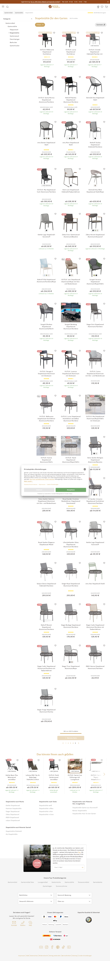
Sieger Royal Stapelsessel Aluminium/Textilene (71, 585)
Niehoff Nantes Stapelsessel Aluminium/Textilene (70, 100)
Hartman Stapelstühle (13, 808)
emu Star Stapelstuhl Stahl (95, 584)
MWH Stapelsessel (12, 817)
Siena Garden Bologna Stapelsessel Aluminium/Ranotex (95, 460)
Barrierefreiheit (66, 955)
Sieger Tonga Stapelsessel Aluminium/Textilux (46, 711)
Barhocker (13, 42)
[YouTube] (69, 947)
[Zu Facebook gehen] (52, 947)
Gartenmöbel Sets (27, 882)
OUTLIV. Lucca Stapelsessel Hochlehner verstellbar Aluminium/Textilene (71, 419)
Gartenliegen (47, 886)
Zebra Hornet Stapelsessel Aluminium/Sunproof (95, 236)
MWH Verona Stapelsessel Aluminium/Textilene (95, 667)
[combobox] (101, 25)
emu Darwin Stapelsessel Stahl (46, 144)
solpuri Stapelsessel (13, 820)
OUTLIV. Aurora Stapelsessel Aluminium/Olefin (46, 460)
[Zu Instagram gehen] (46, 947)
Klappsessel (14, 30)
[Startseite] (54, 7)
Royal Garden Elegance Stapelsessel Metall (46, 543)
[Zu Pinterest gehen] (58, 947)
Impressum (21, 955)
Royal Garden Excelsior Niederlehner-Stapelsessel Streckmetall (70, 501)
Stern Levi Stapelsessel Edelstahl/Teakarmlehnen (71, 191)
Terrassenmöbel (83, 882)
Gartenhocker (14, 46)
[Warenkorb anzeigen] (107, 6)
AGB (27, 955)
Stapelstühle (14, 33)
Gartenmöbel (10, 23)
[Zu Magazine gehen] (41, 947)
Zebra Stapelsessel (12, 814)
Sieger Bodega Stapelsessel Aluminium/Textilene (71, 626)
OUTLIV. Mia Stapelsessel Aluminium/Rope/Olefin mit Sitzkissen (95, 419)
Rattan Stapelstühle (80, 811)
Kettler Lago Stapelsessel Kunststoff (95, 543)
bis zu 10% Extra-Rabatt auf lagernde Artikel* (45, 2)
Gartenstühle (12, 26)
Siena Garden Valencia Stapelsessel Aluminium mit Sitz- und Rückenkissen (46, 501)
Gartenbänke (97, 882)
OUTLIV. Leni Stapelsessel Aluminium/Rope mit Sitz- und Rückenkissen (70, 282)
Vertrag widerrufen (55, 955)
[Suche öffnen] (7, 6)
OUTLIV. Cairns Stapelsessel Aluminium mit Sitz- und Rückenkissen (95, 374)
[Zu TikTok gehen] (63, 947)
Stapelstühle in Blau (46, 808)
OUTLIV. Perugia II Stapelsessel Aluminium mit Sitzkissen (46, 374)
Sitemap (74, 955)
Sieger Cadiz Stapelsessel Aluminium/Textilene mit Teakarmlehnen (95, 627)
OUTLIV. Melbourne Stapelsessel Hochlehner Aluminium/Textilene (46, 419)
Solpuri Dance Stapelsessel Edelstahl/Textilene (46, 585)
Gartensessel (14, 36)
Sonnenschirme (61, 886)
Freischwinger (14, 39)
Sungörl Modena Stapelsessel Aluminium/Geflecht (46, 326)
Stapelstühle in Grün (46, 814)
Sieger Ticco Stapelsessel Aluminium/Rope (71, 667)
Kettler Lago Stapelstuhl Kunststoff (46, 236)
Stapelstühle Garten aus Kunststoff (85, 808)
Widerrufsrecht (43, 955)
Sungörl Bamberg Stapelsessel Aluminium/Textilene (70, 326)
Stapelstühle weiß (45, 805)
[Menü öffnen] (3, 7)
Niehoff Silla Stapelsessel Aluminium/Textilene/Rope (46, 281)
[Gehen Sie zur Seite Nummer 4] (63, 743)
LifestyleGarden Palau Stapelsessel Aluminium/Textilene (71, 544)
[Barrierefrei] (98, 6)
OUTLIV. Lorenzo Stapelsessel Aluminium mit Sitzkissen (70, 374)
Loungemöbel (43, 882)
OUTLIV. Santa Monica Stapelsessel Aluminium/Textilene (46, 100)
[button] (104, 774)
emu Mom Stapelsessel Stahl (71, 144)
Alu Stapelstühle (12, 834)
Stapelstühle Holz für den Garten (84, 814)
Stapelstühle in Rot (46, 811)
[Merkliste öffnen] (102, 6)
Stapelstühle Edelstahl (14, 831)
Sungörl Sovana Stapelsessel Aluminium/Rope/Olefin (95, 282)
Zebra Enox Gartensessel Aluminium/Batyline (71, 236)
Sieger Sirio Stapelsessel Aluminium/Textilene (95, 325)
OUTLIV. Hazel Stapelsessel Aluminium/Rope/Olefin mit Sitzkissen (70, 460)
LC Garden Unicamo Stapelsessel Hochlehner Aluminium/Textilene (95, 501)
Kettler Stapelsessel (13, 805)
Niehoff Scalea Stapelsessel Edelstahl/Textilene (95, 145)
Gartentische (56, 882)
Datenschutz (34, 955)
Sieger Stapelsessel (12, 811)
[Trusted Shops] (89, 920)
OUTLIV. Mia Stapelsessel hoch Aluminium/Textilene (46, 191)
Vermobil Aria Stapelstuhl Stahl (95, 99)
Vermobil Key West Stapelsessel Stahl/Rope (95, 191)
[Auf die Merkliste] (54, 32)
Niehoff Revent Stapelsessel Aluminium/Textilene (46, 627)
